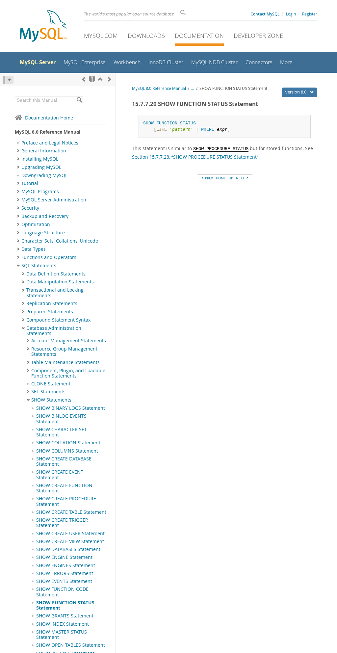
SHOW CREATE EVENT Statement (59, 474)
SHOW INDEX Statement (62, 624)
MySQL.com (101, 35)
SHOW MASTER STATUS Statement (61, 634)
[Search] (79, 100)
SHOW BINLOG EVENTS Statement (61, 418)
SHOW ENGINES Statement (65, 565)
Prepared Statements (49, 312)
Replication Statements (51, 303)
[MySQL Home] (43, 26)
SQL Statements (38, 266)
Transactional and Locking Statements (55, 292)
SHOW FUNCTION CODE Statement (62, 591)
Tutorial (29, 183)
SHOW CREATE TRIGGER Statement (62, 522)
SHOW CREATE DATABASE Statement (63, 461)
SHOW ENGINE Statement (64, 557)
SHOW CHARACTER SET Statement (61, 432)
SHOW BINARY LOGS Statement (70, 408)
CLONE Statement (50, 384)
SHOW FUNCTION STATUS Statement (65, 605)
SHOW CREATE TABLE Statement (71, 512)
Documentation (199, 35)
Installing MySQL (39, 159)
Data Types (33, 249)
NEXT (241, 178)
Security (30, 208)
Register (309, 13)
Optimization (35, 224)
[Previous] (84, 79)
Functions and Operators (48, 257)
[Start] (92, 79)
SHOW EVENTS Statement (64, 581)
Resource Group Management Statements (64, 351)
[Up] (100, 79)
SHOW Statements (51, 400)
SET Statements (48, 392)
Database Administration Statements (53, 330)
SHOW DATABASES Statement (68, 549)
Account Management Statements (68, 341)
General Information (43, 151)
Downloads (146, 35)
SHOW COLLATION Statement (68, 443)
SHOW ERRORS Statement (64, 573)
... (192, 88)
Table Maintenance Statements (65, 362)
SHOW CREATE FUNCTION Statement (64, 488)
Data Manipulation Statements (60, 282)
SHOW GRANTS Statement (64, 616)
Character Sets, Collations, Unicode (59, 241)
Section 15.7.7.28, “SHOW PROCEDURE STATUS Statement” (195, 157)
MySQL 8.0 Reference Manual (159, 88)
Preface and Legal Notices (49, 143)
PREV (208, 178)
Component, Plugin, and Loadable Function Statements (68, 373)
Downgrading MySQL (44, 175)
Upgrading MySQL (41, 167)
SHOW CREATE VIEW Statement (70, 541)
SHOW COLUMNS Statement (67, 451)
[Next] (110, 79)
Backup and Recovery (44, 216)
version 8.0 (296, 92)
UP (231, 178)
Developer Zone (258, 35)
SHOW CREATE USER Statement (70, 533)
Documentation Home (49, 118)
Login (291, 13)
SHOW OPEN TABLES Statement (70, 645)
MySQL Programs (40, 192)
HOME (221, 178)
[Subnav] (18, 150)
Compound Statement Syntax (58, 320)
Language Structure (43, 233)
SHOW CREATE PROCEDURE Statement (66, 501)
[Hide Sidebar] (8, 80)
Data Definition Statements (56, 274)
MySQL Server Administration (53, 200)
